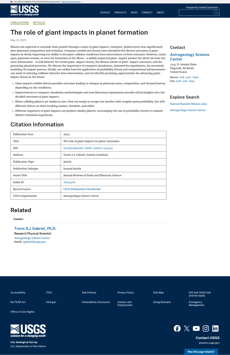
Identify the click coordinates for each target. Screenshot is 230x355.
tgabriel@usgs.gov (34, 241)
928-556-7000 (188, 77)
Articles (39, 22)
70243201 (69, 182)
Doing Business (162, 302)
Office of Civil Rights (22, 312)
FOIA (49, 292)
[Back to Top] (219, 344)
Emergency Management (196, 304)
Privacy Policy (126, 292)
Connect (147, 12)
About (160, 12)
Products (120, 12)
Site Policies (89, 292)
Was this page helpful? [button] (201, 351)
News (134, 12)
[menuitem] (105, 10)
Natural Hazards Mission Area (188, 103)
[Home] (24, 15)
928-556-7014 (185, 81)
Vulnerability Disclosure (96, 302)
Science (105, 12)
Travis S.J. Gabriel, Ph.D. (35, 228)
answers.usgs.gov (209, 342)
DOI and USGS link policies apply (200, 294)
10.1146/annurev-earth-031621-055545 (88, 148)
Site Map (158, 292)
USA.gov (51, 302)
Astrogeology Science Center (32, 238)
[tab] (18, 218)
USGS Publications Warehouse (82, 189)
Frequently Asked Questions (202, 7)
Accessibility (18, 292)
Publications (19, 22)
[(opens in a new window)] (177, 328)
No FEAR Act (18, 302)
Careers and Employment (125, 304)
